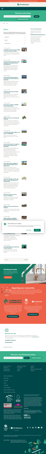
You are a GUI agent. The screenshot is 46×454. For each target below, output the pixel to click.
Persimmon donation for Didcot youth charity (11, 92)
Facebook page (35, 336)
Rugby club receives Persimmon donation (11, 207)
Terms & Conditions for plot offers (9, 392)
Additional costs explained (21, 366)
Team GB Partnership (33, 314)
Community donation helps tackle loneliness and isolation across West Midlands (12, 63)
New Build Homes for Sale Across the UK (18, 440)
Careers (18, 370)
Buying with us (6, 367)
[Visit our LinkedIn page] (33, 427)
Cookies (5, 383)
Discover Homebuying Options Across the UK (18, 441)
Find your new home (7, 366)
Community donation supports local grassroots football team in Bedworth (11, 78)
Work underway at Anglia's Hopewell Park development (10, 219)
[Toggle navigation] (2, 8)
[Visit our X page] (30, 427)
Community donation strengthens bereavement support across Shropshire (11, 145)
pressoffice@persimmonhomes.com (38, 34)
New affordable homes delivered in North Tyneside (11, 247)
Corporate (19, 369)
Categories (7, 37)
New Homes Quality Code (8, 376)
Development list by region (23, 19)
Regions (6, 40)
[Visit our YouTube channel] (38, 427)
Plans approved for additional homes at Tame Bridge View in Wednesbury (11, 164)
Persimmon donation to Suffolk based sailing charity (11, 105)
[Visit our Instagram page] (35, 427)
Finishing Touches (7, 369)
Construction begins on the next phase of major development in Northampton (11, 180)
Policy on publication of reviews (9, 389)
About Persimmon (7, 370)
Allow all (37, 230)
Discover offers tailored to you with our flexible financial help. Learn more (23, 1)
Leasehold (32, 366)
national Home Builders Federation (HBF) (30, 411)
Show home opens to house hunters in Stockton (10, 195)
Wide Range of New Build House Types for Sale (19, 442)
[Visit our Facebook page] (27, 427)
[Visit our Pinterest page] (41, 427)
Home (4, 23)
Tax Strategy (6, 385)
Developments (7, 43)
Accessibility (6, 380)
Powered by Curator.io (8, 347)
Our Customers (19, 367)
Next (26, 259)
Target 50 (32, 367)
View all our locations (36, 358)
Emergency (32, 370)
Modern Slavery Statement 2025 (36, 369)
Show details (28, 230)
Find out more (8, 277)
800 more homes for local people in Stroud (11, 118)
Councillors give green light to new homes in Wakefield (12, 133)
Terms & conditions (7, 387)
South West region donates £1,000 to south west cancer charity (12, 50)
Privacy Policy (6, 378)
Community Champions (13, 316)
